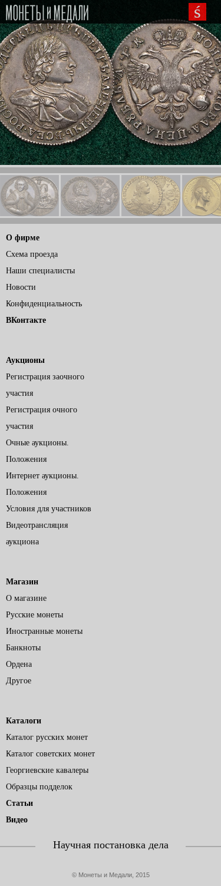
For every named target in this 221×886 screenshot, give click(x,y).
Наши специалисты (40, 270)
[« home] (47, 14)
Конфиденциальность (44, 303)
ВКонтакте (26, 320)
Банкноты (23, 647)
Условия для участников (48, 508)
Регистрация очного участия (41, 418)
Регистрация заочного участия (45, 385)
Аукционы (25, 360)
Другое (18, 680)
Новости (21, 287)
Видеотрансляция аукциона (37, 533)
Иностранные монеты (44, 631)
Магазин (22, 581)
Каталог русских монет (47, 737)
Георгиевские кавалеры (47, 770)
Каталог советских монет (50, 753)
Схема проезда (32, 254)
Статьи (19, 803)
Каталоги (23, 720)
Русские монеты (34, 614)
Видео (17, 819)
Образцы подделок (39, 786)
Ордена (19, 664)
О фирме (22, 237)
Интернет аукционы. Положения (42, 484)
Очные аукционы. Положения (37, 451)
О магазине (26, 598)
